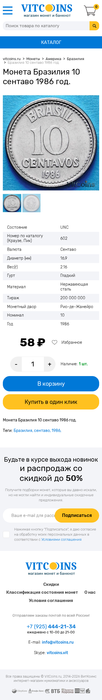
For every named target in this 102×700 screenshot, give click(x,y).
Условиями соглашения (61, 539)
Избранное (71, 342)
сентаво (42, 430)
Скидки (51, 584)
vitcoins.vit (57, 652)
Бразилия (23, 430)
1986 (56, 430)
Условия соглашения (51, 600)
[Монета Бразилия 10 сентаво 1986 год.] (51, 143)
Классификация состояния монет (42, 592)
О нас (90, 592)
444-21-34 (51, 626)
